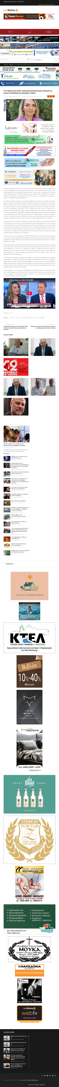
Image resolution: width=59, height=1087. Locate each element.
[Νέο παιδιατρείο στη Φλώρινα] (7, 503)
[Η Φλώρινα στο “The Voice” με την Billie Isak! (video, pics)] (7, 458)
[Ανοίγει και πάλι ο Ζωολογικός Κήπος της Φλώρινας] (7, 546)
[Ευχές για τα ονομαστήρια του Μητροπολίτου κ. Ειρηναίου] (7, 1050)
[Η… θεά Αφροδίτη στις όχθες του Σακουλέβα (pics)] (7, 539)
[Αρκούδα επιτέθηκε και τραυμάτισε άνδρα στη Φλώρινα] (7, 496)
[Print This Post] (4, 109)
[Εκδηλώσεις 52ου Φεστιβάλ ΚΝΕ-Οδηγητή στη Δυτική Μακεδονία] (16, 367)
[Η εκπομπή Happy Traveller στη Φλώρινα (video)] (7, 523)
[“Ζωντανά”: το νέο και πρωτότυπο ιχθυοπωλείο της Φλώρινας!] (7, 489)
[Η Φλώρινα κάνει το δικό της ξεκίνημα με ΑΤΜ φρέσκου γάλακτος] (7, 552)
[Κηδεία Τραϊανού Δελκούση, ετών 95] (7, 1038)
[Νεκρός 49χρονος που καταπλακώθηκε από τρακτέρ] (7, 517)
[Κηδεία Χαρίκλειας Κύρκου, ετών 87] (7, 1044)
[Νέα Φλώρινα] (11, 10)
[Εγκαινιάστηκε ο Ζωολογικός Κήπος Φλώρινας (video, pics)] (7, 474)
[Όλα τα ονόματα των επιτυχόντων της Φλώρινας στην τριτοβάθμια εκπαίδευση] (16, 434)
